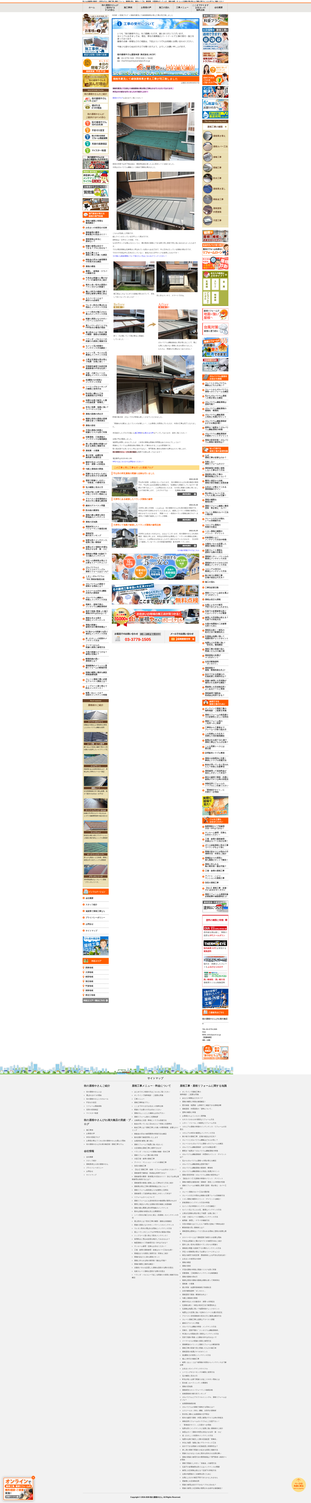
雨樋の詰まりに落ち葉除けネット (147, 1257)
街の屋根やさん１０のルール (97, 1099)
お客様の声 (146, 7)
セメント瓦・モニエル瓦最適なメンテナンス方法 (96, 354)
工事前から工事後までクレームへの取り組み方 (215, 728)
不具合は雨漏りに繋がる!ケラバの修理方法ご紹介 (97, 279)
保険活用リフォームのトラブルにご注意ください (216, 784)
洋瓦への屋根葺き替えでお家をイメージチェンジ (96, 562)
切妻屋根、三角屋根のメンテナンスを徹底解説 (96, 438)
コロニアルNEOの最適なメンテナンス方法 (215, 570)
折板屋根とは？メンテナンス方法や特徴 (215, 538)
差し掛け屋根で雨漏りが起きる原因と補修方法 (200, 1450)
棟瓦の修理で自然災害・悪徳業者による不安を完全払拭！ (204, 1255)
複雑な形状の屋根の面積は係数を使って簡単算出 (201, 1280)
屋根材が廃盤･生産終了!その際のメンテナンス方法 (201, 1248)
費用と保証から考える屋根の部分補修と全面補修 (153, 1204)
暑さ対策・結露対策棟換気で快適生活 (196, 1287)
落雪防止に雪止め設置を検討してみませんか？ (152, 1239)
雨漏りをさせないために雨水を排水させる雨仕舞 (96, 475)
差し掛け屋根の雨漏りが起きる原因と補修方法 (96, 445)
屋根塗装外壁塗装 (217, 210)
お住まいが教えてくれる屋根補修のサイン (215, 488)
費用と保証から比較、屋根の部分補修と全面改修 (216, 482)
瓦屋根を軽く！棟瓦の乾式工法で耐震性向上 (199, 1305)
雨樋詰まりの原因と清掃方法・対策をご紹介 (151, 1253)
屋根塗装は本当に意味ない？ (93, 240)
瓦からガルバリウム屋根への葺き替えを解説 (215, 397)
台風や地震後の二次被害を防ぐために (215, 625)
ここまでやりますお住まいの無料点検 (200, 7)
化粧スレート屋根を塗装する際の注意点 (214, 551)
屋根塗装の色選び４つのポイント (213, 656)
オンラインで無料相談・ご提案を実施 (148, 1095)
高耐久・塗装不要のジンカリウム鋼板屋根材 (96, 605)
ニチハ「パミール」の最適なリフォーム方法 (199, 1123)
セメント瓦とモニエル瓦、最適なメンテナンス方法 (201, 1210)
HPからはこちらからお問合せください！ (128, 462)
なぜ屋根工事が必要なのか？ (215, 456)
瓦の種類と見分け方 (94, 487)
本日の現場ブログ (93, 1137)
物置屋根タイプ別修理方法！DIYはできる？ (215, 827)
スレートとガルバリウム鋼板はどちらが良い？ (215, 384)
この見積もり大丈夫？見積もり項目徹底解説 (215, 735)
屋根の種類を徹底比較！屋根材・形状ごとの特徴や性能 (203, 1182)
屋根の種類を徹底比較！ (211, 501)
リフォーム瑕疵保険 (94, 1106)
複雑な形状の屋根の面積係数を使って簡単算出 (96, 420)
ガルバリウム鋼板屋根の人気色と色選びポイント (201, 1171)
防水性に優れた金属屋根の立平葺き (195, 1414)
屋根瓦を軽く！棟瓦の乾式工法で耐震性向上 (215, 631)
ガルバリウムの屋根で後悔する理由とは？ (95, 585)
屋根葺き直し (219, 189)
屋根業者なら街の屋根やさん (97, 1164)
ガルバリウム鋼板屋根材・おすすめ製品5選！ (199, 1147)
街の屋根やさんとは (94, 1092)
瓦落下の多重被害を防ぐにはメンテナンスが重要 (215, 612)
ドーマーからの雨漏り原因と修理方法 (95, 646)
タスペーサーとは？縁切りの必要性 (94, 299)
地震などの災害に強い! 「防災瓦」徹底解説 (215, 644)
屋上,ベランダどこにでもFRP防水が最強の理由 (97, 326)
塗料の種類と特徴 (215, 920)
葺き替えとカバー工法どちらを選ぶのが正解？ (215, 494)
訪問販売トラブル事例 (215, 753)
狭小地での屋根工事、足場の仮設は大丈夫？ (199, 1136)
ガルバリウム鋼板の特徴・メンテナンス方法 (199, 1327)
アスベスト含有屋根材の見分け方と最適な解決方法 (201, 1316)
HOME (114, 15)
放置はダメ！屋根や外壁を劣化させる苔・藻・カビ (201, 1432)
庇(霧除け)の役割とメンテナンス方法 (94, 381)
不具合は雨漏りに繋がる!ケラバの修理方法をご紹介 (202, 1241)
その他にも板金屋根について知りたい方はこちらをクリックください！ (140, 256)
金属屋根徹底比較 (189, 1403)
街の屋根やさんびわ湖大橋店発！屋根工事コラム (105, 1144)
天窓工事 (217, 220)
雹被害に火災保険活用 (190, 1481)
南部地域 (89, 977)
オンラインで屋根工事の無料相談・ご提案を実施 (215, 709)
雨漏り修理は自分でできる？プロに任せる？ (96, 247)
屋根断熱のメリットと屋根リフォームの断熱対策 (96, 667)
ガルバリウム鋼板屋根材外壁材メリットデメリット (216, 435)
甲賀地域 (89, 986)
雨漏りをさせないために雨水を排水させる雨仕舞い (201, 1453)
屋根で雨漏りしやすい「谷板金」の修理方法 (95, 481)
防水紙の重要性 (92, 510)
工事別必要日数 (212, 587)
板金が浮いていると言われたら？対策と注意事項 (216, 766)
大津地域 (89, 972)
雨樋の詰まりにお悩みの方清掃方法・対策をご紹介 (216, 852)
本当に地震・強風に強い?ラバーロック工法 (97, 408)
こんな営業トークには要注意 (215, 747)
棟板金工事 (218, 199)
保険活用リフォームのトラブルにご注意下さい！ (201, 1421)
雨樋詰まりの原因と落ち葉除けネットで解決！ (216, 859)
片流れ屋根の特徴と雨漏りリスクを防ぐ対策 (96, 431)
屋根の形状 (90, 425)
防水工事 (217, 178)
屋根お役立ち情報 (213, 599)
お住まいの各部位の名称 (96, 228)
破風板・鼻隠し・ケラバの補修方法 (195, 1220)
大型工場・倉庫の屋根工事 (144, 1159)
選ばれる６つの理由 (94, 1095)
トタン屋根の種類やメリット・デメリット (215, 532)
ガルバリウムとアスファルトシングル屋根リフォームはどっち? (97, 569)
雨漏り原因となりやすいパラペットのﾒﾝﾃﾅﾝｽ (96, 320)
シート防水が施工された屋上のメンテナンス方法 (96, 313)
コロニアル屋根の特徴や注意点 (213, 526)
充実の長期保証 (92, 1110)
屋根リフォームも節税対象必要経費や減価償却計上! (216, 895)
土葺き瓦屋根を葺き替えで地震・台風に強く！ (96, 360)
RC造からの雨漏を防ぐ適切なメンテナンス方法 (200, 1334)
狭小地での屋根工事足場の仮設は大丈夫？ (215, 576)
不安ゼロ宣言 (91, 1102)
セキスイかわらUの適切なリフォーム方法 (198, 1119)
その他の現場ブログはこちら (188, 550)
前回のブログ (118, 98)
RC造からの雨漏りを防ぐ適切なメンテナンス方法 (97, 633)
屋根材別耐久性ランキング (93, 534)
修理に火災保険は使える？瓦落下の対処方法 (216, 618)
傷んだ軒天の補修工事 (190, 1359)
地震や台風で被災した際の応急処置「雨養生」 (96, 401)
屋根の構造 (90, 266)
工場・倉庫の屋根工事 (215, 871)
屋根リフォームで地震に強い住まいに (148, 1144)
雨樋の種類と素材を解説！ (144, 1264)
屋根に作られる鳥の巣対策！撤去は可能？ (150, 1260)
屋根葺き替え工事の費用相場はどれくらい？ (215, 475)
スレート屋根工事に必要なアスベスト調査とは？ (96, 680)
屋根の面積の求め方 (94, 414)
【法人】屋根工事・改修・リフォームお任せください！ (155, 1169)
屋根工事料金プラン (142, 1102)
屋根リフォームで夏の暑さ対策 (146, 1155)
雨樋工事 (217, 167)
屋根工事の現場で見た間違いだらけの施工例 (215, 650)
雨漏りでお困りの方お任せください (147, 1110)
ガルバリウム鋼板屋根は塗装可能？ (215, 403)
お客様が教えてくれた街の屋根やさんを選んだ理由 (105, 1141)
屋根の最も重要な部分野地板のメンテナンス (95, 516)
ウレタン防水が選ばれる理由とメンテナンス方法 (96, 306)
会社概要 (218, 7)
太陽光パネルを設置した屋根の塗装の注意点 (215, 545)
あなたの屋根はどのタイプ (192, 1098)
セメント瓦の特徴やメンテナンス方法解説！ (96, 347)
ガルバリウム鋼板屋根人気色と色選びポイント (215, 416)
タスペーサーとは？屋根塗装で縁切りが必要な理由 (201, 1237)
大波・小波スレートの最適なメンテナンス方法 (96, 374)
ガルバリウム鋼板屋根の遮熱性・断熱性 (215, 409)
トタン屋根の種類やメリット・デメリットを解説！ (201, 1199)
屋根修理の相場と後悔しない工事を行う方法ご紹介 (153, 1183)
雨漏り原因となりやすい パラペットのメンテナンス (154, 1225)
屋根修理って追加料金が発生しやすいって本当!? (215, 772)
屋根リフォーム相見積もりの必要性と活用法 (151, 1190)
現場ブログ (124, 15)
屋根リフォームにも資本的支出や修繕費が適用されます (155, 1201)
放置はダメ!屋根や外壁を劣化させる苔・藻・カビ (97, 548)
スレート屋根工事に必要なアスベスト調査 (198, 1319)
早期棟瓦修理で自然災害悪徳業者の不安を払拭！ (96, 367)
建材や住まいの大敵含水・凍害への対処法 (95, 463)
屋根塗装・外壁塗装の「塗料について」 (197, 1109)
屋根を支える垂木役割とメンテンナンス (95, 619)
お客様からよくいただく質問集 (194, 1116)
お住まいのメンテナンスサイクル (195, 1369)
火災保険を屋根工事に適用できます (147, 1148)
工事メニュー (182, 7)
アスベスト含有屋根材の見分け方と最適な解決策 (96, 500)
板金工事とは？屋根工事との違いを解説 (96, 254)
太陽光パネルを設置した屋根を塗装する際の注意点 (153, 1268)
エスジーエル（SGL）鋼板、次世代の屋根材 (199, 1410)
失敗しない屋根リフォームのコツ (215, 463)
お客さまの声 (148, 433)
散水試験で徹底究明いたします (146, 1137)
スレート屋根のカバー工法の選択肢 (216, 513)
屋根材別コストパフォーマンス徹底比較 (96, 528)
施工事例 (128, 7)
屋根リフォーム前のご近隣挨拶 (146, 1117)
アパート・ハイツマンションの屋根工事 (215, 877)
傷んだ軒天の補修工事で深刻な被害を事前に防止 (96, 292)
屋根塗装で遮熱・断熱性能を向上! (215, 669)
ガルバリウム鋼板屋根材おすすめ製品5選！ (215, 422)
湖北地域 (89, 981)
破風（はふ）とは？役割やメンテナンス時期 (96, 694)
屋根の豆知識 (91, 522)
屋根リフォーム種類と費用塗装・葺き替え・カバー (216, 507)
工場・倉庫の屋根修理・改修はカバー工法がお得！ (216, 840)
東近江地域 (90, 995)
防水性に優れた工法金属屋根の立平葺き (94, 394)
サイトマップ (91, 931)
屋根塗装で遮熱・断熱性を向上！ (195, 1294)
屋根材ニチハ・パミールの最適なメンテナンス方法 (216, 557)
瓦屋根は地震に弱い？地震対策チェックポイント (216, 637)
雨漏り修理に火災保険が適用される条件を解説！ (215, 681)
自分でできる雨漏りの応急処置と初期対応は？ (215, 675)
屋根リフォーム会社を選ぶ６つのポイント (216, 594)
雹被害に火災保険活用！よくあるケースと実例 (215, 688)
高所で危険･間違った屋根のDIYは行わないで (199, 1337)
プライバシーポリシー (95, 918)
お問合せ (89, 924)
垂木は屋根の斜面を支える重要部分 (147, 1211)
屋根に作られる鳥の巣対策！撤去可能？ (215, 865)
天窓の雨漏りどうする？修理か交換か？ (96, 653)
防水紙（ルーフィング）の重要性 (195, 1383)
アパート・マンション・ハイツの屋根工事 (150, 1162)
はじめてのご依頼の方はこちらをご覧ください (152, 1092)
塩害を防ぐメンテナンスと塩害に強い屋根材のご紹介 (202, 1428)
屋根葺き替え (219, 136)
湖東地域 (89, 990)
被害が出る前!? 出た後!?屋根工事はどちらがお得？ (216, 741)
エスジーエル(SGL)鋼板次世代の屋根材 (96, 592)
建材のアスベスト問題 (95, 506)
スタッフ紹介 (91, 905)
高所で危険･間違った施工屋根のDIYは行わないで (97, 612)
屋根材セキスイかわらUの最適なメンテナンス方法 (216, 564)
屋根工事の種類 (215, 127)
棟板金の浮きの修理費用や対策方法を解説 (96, 261)
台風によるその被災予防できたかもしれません (216, 606)
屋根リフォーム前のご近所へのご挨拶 (214, 722)
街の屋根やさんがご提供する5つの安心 (110, 7)
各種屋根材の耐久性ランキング (194, 1394)
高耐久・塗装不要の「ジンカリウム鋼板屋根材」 (201, 1330)
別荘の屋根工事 (212, 883)
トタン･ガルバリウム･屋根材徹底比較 (95, 577)
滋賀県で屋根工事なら (95, 911)
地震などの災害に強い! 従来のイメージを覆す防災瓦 (202, 1312)
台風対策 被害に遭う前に (143, 1141)
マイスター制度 (92, 1113)
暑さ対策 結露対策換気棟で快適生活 (94, 456)
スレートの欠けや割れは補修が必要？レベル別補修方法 (203, 1195)
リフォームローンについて (144, 1197)
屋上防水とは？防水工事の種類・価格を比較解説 (96, 333)
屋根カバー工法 (220, 146)
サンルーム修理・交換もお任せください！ (215, 834)
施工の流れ (164, 7)
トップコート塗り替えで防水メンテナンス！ (96, 687)
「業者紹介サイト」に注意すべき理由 (215, 791)
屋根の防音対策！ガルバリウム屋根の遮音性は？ (216, 441)
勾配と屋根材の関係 (94, 469)
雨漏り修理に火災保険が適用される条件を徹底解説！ (202, 1488)
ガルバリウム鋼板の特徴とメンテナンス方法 (96, 599)
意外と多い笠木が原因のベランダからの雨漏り (96, 286)
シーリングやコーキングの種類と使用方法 (96, 388)
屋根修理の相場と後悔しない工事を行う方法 (215, 469)
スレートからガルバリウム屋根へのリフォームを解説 (216, 390)
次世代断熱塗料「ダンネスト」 (212, 663)
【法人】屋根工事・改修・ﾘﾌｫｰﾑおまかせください (216, 889)
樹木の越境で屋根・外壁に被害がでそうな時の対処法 (216, 778)
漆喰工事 (217, 157)
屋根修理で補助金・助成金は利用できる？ (215, 694)
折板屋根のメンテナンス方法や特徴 (195, 1202)
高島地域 (89, 968)
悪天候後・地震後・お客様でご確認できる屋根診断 (201, 1105)
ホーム (92, 7)
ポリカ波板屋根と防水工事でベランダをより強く (216, 846)
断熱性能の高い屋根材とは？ (92, 660)
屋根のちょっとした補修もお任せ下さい (149, 1113)
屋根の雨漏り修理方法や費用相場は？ (96, 626)
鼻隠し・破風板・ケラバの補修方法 (96, 272)
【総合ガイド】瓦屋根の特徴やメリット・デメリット (202, 1178)
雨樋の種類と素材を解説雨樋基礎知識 (96, 673)
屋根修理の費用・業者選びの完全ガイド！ (96, 233)
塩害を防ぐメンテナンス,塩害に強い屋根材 (97, 541)
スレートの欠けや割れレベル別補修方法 (215, 520)
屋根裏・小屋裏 (92, 451)
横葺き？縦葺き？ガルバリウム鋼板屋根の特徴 (216, 428)
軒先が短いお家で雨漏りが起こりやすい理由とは (96, 493)
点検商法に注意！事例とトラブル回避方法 (150, 1120)
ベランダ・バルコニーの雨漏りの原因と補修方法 (96, 340)
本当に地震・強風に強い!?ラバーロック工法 (199, 1443)
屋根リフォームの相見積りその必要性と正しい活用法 (216, 716)
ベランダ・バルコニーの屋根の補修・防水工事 (152, 1152)
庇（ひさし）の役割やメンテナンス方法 (96, 639)
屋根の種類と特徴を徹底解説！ (94, 222)
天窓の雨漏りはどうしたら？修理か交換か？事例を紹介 (203, 1224)
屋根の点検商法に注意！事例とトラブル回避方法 (215, 759)
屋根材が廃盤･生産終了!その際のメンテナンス (96, 555)
